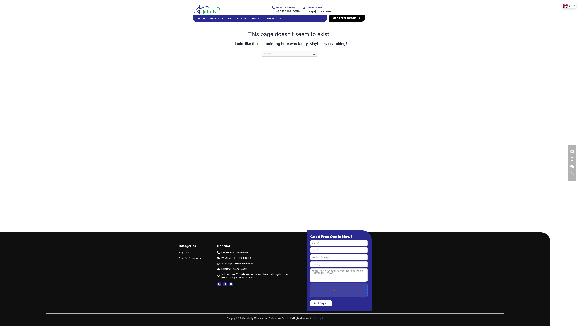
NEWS (255, 18)
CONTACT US (272, 18)
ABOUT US (216, 18)
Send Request (321, 303)
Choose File (339, 290)
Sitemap (317, 318)
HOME (201, 18)
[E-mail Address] (304, 7)
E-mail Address (315, 7)
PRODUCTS (235, 18)
